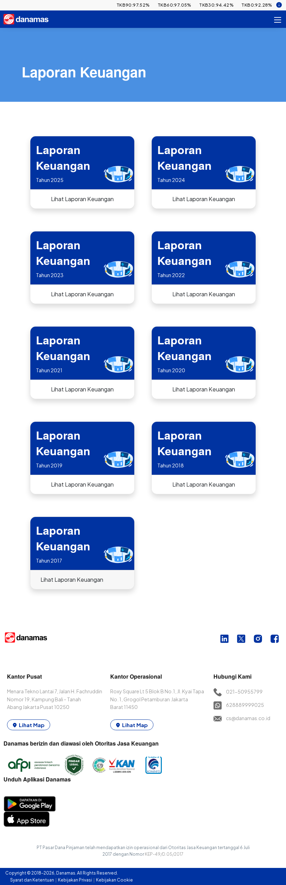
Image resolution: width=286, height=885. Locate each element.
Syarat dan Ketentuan (32, 880)
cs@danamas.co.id (248, 718)
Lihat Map (32, 725)
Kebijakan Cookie (114, 880)
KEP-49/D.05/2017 (164, 854)
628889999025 (245, 705)
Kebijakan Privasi (75, 880)
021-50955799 (244, 691)
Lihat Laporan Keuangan (82, 199)
